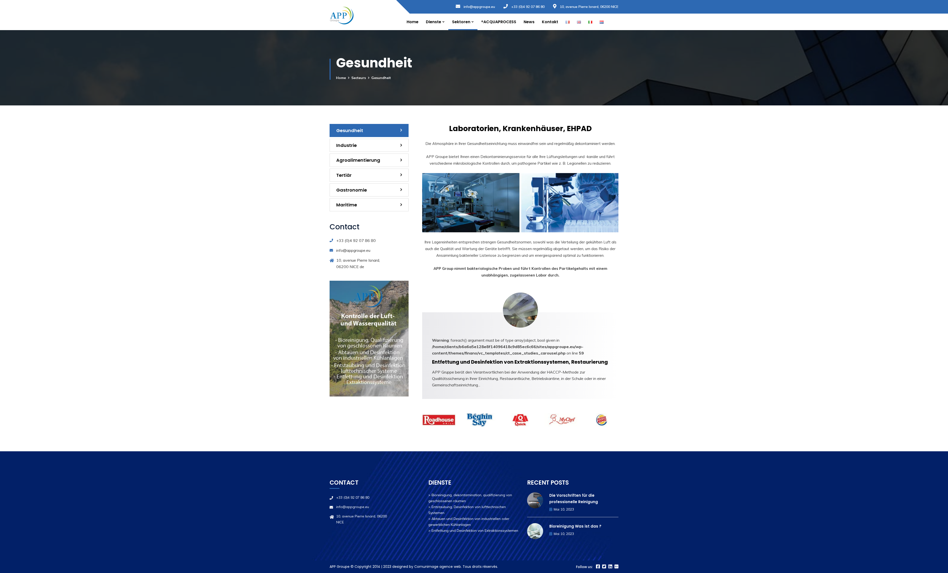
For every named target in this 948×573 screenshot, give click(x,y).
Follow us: (584, 566)
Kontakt (550, 22)
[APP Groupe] (342, 15)
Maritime (346, 205)
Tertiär (344, 175)
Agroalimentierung (358, 160)
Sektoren (461, 22)
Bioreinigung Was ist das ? (575, 526)
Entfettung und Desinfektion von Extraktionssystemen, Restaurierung (520, 361)
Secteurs (358, 78)
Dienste (433, 22)
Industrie (346, 145)
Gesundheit (349, 130)
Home (412, 22)
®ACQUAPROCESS (498, 22)
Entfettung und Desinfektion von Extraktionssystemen (475, 530)
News (529, 22)
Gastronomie (351, 190)
